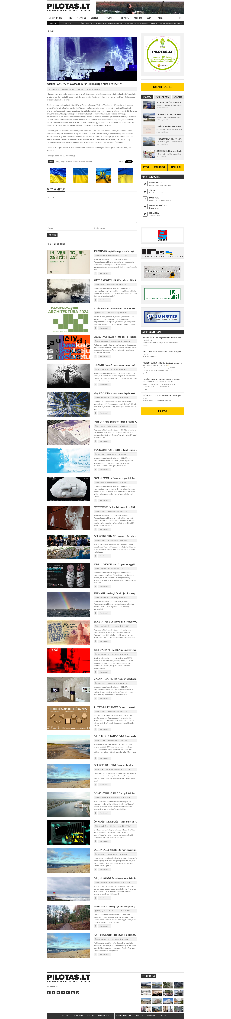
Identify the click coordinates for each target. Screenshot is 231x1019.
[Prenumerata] (49, 992)
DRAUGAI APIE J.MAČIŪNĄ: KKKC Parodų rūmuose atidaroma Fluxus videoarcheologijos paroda (115, 678)
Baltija (57, 162)
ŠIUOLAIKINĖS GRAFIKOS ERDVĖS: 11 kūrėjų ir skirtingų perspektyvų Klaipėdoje (115, 821)
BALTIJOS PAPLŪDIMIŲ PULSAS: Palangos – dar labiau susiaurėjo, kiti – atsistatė (115, 765)
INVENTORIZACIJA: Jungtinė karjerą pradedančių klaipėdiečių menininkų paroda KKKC (115, 251)
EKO (71, 18)
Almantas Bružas (94, 89)
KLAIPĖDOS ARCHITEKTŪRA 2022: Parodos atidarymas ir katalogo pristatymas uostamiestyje (115, 707)
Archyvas (151, 1016)
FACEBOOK (154, 198)
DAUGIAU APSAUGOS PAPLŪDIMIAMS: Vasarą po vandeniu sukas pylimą (115, 849)
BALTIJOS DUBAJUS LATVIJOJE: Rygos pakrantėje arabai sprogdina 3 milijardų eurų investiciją (115, 536)
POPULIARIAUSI (162, 96)
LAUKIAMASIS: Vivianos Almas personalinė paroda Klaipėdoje (115, 365)
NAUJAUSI (147, 96)
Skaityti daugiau (104, 273)
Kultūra (125, 18)
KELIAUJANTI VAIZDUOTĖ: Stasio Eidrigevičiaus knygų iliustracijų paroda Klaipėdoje (115, 564)
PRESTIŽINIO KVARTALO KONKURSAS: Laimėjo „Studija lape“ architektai (162, 362)
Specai (161, 18)
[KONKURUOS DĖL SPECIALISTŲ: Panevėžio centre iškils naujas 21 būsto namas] (157, 1001)
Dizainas (94, 18)
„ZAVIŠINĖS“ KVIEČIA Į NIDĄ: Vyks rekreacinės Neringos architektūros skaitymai (72, 23)
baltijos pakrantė (66, 162)
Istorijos (138, 18)
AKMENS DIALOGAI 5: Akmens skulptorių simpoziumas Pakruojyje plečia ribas (146, 23)
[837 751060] (68, 992)
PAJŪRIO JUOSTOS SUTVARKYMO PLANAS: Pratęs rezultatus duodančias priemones (115, 736)
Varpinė (150, 18)
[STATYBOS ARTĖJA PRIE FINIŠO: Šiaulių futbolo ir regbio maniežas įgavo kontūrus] (146, 1001)
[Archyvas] (73, 992)
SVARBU (152, 190)
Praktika (110, 18)
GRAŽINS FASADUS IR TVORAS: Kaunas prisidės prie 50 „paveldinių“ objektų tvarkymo (162, 395)
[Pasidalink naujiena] (58, 992)
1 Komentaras (114, 540)
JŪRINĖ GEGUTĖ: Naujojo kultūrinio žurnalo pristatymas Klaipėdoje (115, 421)
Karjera (139, 1016)
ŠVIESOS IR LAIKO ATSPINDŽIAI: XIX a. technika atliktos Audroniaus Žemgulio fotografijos (115, 280)
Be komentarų (69, 89)
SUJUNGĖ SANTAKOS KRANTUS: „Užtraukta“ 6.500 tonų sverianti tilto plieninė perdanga (169, 138)
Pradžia (66, 1016)
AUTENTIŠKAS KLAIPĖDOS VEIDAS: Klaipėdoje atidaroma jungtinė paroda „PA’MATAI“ (115, 649)
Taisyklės (164, 1016)
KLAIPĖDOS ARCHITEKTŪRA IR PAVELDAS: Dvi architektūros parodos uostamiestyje (115, 308)
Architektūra (55, 18)
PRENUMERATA (155, 183)
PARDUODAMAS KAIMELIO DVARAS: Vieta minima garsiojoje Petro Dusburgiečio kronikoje (162, 351)
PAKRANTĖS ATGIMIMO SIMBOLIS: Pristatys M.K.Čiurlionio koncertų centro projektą (115, 793)
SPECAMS (177, 96)
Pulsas (50, 31)
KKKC (90, 162)
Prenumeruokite (124, 1016)
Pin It (120, 162)
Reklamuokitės (105, 1016)
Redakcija (78, 1016)
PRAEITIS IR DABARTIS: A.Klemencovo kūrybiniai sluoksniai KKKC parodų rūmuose (115, 478)
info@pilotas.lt (153, 208)
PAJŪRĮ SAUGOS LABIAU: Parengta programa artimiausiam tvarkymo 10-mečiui (115, 878)
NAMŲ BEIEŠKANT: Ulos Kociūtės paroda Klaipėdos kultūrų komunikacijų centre (115, 393)
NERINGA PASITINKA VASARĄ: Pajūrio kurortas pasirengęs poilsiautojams (115, 906)
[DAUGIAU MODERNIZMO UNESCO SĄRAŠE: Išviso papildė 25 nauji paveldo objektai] (168, 1001)
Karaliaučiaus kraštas (80, 162)
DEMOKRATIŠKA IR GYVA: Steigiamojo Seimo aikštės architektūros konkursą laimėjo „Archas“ (162, 337)
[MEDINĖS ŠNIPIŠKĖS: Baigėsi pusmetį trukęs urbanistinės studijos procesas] (157, 1009)
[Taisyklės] (77, 992)
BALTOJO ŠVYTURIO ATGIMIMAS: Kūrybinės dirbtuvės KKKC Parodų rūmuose (115, 621)
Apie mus (90, 1016)
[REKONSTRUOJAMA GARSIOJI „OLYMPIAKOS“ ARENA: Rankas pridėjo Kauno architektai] (146, 985)
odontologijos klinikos (162, 401)
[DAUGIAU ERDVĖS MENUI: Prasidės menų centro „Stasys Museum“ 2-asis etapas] (168, 985)
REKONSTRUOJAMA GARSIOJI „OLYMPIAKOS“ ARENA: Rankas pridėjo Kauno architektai (169, 114)
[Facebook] (53, 992)
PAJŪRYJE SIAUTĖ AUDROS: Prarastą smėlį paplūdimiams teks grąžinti (115, 934)
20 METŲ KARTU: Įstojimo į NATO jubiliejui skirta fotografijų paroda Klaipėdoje (115, 593)
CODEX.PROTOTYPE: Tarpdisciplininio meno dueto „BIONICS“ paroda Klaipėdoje (115, 507)
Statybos (81, 18)
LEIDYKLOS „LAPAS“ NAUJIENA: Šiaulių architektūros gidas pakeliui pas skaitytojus (169, 102)
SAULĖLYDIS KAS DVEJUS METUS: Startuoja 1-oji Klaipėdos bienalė (115, 336)
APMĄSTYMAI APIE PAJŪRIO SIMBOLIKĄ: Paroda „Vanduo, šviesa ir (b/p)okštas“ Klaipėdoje (115, 449)
